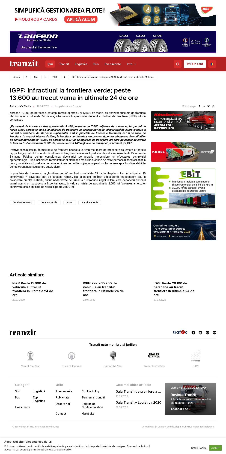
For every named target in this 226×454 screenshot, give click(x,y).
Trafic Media (24, 106)
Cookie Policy (91, 391)
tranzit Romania (90, 202)
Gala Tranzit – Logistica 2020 (138, 402)
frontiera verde (49, 202)
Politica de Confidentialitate (92, 405)
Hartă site (88, 413)
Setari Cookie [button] (199, 448)
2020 (54, 77)
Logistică (81, 64)
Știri (50, 64)
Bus (96, 64)
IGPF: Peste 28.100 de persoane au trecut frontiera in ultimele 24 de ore (174, 289)
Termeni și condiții (93, 397)
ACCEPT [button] (215, 448)
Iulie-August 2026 (197, 387)
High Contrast (159, 426)
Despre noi (63, 404)
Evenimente (113, 64)
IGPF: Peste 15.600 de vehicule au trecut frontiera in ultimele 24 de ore (32, 289)
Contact (61, 413)
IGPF (69, 202)
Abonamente (64, 391)
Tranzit (64, 64)
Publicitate (62, 397)
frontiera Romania (22, 202)
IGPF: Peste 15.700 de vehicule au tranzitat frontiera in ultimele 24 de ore (103, 289)
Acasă (16, 77)
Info (129, 64)
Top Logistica (39, 399)
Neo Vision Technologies (201, 426)
